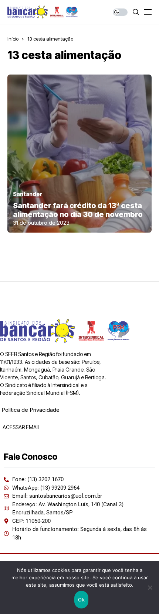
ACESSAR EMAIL (20, 427)
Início (12, 39)
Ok (81, 600)
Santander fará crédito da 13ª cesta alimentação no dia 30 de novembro (78, 210)
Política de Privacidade (30, 409)
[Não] (149, 587)
